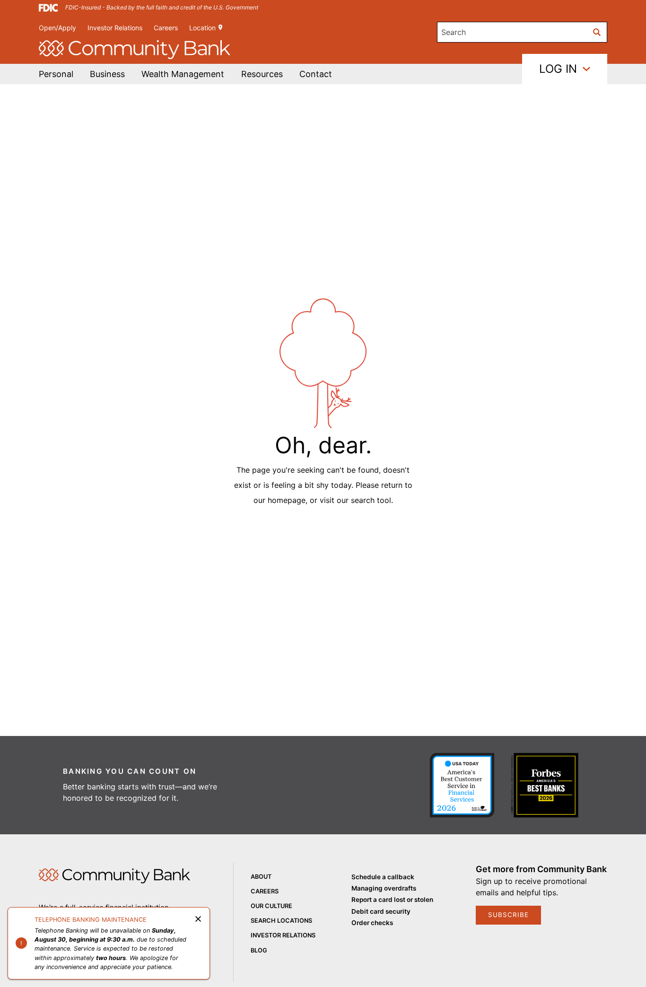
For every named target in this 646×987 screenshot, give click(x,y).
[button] (182, 74)
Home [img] (114, 876)
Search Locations (281, 920)
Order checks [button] (372, 922)
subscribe (508, 914)
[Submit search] (596, 32)
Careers (166, 28)
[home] (134, 49)
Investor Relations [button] (114, 28)
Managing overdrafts (383, 888)
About (261, 876)
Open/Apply (57, 28)
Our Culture (271, 905)
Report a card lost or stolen (392, 899)
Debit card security (380, 911)
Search (453, 32)
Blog (259, 950)
